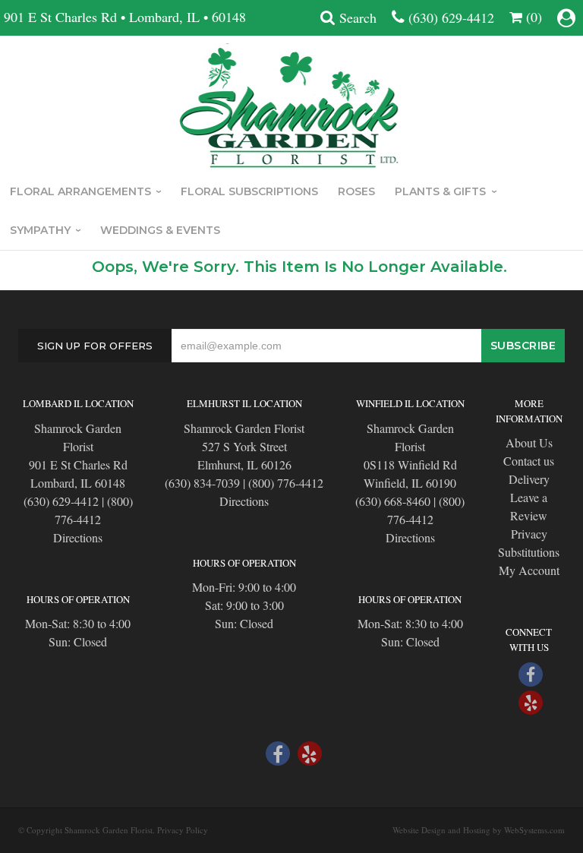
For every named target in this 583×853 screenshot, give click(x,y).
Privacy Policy (182, 830)
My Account (529, 570)
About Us (529, 442)
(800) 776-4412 (285, 483)
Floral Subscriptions (249, 191)
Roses (356, 191)
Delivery (529, 479)
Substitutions (528, 552)
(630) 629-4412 (451, 17)
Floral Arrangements (80, 191)
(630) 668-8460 (392, 501)
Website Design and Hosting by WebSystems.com (478, 830)
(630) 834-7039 (202, 483)
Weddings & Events (160, 230)
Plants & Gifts (440, 191)
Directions (77, 537)
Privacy (529, 534)
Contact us (528, 461)
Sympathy (40, 230)
